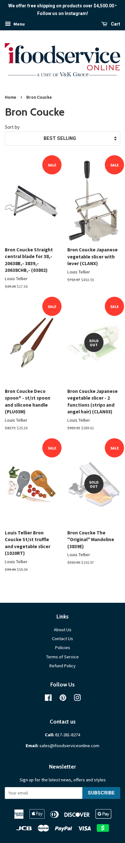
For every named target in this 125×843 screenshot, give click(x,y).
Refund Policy (62, 666)
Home (10, 97)
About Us (62, 629)
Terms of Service (62, 657)
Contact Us (62, 638)
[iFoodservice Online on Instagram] (77, 699)
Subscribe (101, 793)
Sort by (12, 127)
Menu (19, 24)
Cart (115, 24)
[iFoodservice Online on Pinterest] (62, 699)
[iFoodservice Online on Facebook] (48, 699)
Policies (62, 647)
